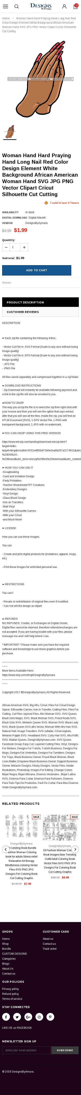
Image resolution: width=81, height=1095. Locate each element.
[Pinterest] (50, 1017)
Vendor (7, 223)
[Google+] (28, 1017)
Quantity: (8, 240)
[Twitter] (17, 1017)
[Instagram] (39, 1017)
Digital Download (14, 217)
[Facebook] (6, 1017)
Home (6, 18)
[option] (40, 79)
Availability (10, 212)
